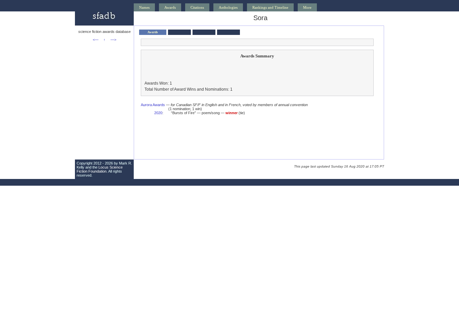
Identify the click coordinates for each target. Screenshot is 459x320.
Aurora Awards (153, 105)
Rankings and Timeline (270, 7)
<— (95, 40)
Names (144, 7)
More (307, 7)
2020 (158, 113)
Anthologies (228, 7)
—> (113, 40)
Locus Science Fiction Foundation (100, 169)
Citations (197, 7)
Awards (170, 7)
